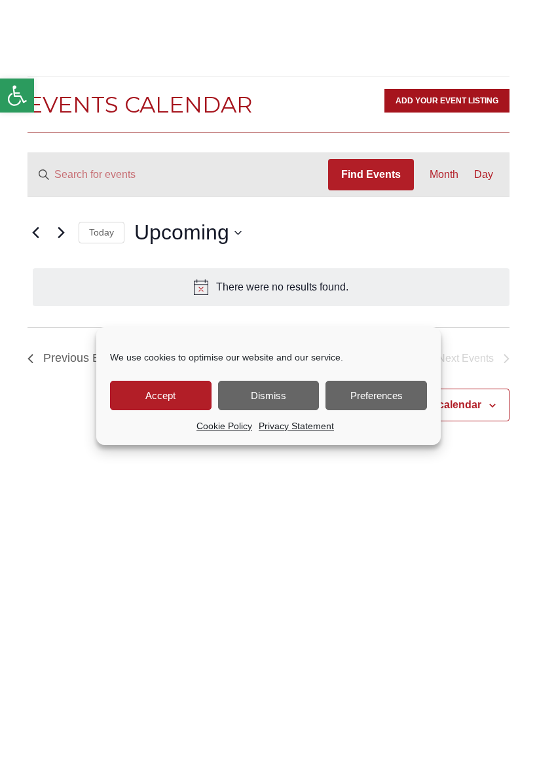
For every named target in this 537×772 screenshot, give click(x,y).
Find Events (371, 174)
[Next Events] (61, 233)
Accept (160, 395)
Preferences (376, 395)
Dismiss (268, 395)
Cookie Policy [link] (224, 426)
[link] (17, 96)
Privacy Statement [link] (296, 426)
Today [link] (101, 232)
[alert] (271, 287)
